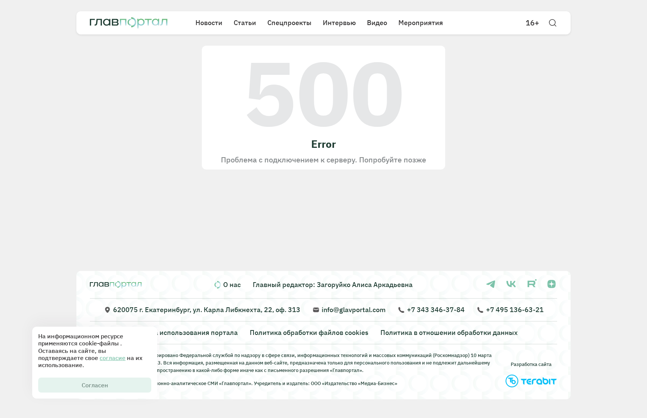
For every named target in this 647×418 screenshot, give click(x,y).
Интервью (339, 22)
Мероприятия (420, 22)
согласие (112, 357)
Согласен (95, 385)
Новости (208, 22)
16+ (532, 23)
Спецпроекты (289, 22)
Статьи (245, 22)
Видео (377, 22)
